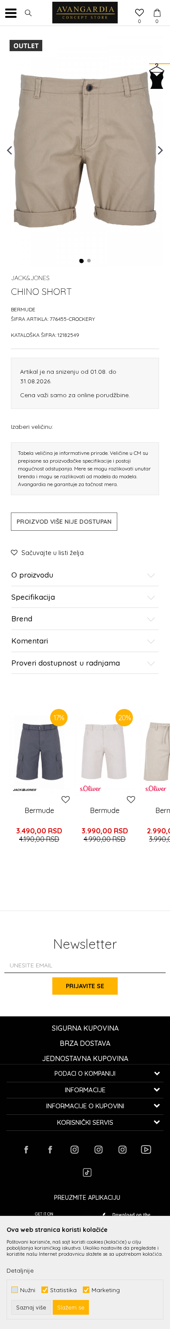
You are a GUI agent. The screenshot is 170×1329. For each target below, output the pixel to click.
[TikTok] (87, 1172)
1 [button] (81, 261)
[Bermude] (104, 752)
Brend (21, 619)
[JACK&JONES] (25, 790)
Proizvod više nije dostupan (64, 522)
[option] (85, 150)
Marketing (106, 1290)
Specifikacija (33, 597)
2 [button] (89, 261)
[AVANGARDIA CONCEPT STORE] (85, 13)
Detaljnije (20, 1270)
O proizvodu (32, 575)
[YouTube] (146, 1149)
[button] (28, 13)
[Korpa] (157, 4)
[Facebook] (26, 1149)
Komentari (29, 641)
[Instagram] (74, 1149)
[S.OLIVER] (90, 788)
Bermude (23, 309)
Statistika (63, 1290)
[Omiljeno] (139, 13)
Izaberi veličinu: (32, 426)
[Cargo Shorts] (39, 752)
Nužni (27, 1290)
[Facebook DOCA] (50, 1149)
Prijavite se (85, 986)
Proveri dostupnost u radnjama (65, 663)
